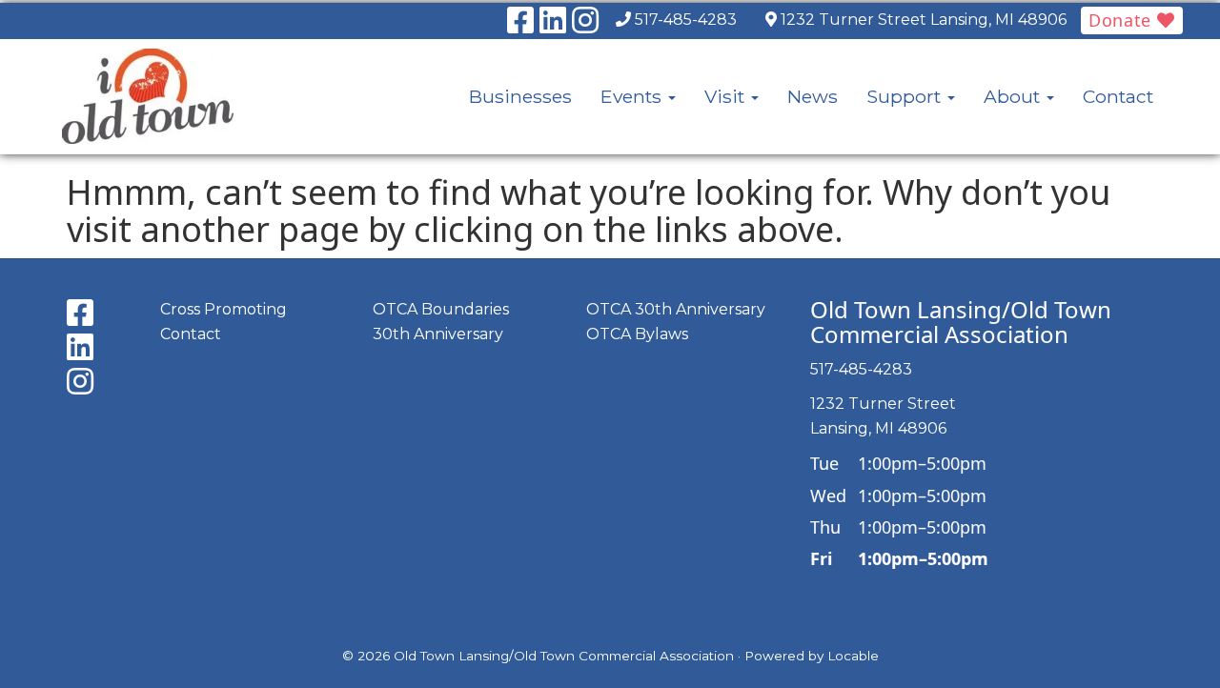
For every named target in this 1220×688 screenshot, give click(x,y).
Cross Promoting (223, 309)
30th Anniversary (438, 334)
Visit (726, 96)
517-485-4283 (686, 19)
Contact (1118, 96)
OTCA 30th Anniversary (675, 309)
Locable (853, 655)
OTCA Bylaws (637, 334)
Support (906, 96)
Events (633, 96)
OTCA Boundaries (441, 309)
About (1014, 96)
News (812, 96)
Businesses (520, 96)
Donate (1122, 20)
